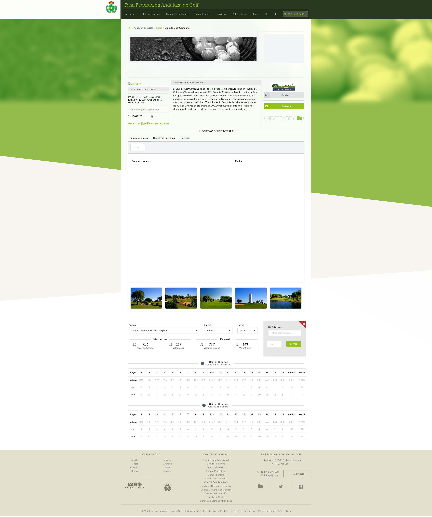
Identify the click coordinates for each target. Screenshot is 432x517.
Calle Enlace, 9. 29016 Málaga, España (281, 460)
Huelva (134, 471)
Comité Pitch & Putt (216, 478)
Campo (133, 325)
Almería (167, 471)
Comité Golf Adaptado (216, 482)
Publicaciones (239, 14)
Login (288, 511)
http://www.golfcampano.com (143, 109)
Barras (207, 325)
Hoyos (240, 325)
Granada (167, 463)
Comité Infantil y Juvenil (216, 460)
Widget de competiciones (270, 511)
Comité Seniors (216, 474)
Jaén (167, 467)
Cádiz (159, 28)
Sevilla (134, 460)
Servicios (221, 14)
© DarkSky (249, 511)
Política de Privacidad (195, 511)
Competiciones (202, 14)
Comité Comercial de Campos (216, 489)
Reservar (287, 106)
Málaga (167, 460)
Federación (129, 14)
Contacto (286, 95)
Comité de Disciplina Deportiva (216, 485)
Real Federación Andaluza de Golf (162, 5)
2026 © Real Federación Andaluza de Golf (161, 511)
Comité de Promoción (216, 493)
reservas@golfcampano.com (148, 123)
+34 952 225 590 (270, 471)
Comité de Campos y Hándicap (216, 500)
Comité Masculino (216, 467)
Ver (295, 343)
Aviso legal (236, 511)
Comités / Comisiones (177, 14)
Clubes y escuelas (150, 14)
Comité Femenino (216, 463)
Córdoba (134, 467)
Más (255, 14)
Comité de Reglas (216, 497)
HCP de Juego (275, 327)
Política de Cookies (218, 511)
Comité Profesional (216, 471)
